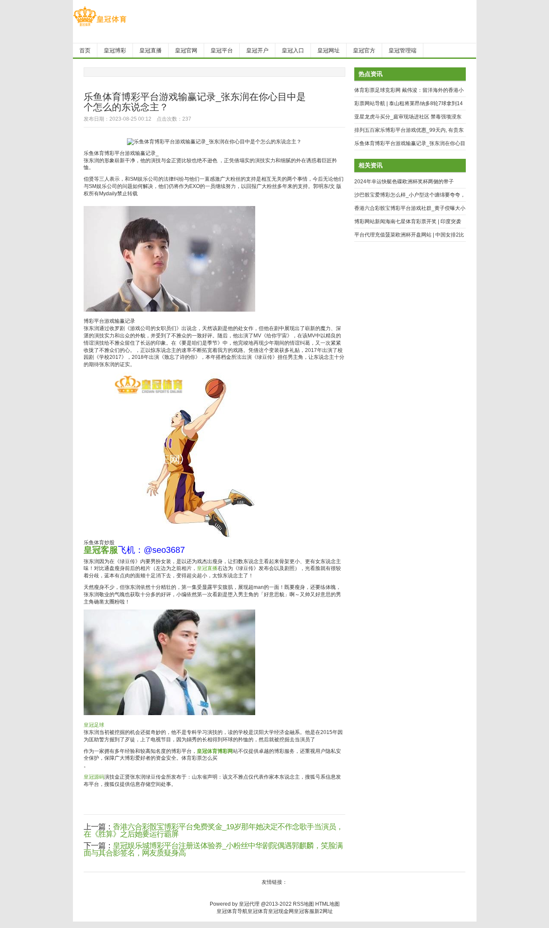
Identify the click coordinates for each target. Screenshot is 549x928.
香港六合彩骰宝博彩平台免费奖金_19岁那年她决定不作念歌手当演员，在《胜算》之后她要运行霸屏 (213, 830)
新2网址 (323, 911)
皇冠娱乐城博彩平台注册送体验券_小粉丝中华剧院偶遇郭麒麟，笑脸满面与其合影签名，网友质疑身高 (213, 849)
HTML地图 (327, 904)
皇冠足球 (94, 725)
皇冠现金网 (281, 911)
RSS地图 (303, 904)
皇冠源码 (94, 777)
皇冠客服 (304, 911)
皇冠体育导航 (232, 911)
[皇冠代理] (100, 26)
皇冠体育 (257, 911)
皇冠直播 (207, 568)
